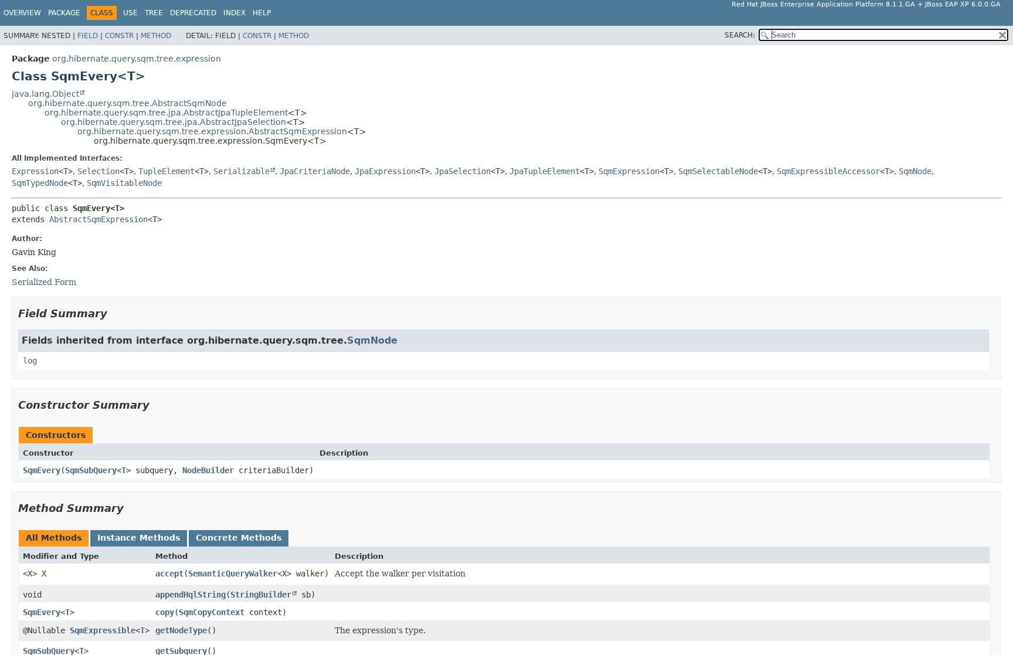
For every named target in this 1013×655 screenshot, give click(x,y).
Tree (154, 13)
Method (156, 36)
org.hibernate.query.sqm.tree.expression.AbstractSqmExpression (212, 131)
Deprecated (193, 13)
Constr (119, 36)
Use (130, 13)
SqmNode (915, 171)
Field (87, 36)
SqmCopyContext (211, 612)
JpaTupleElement (544, 171)
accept (169, 573)
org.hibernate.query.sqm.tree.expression (136, 58)
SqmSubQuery (91, 470)
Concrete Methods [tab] (238, 537)
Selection (98, 171)
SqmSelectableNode (718, 171)
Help (262, 13)
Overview (22, 13)
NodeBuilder (208, 470)
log (30, 360)
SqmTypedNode (40, 183)
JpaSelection (462, 171)
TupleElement (166, 171)
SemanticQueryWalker (232, 573)
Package (64, 13)
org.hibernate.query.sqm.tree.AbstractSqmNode (127, 103)
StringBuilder (260, 594)
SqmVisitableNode (124, 183)
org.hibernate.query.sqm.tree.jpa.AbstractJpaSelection (173, 122)
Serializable (241, 171)
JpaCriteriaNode (315, 171)
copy (164, 612)
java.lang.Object (45, 94)
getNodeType (181, 630)
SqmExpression (629, 171)
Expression (35, 171)
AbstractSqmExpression (98, 219)
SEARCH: (740, 35)
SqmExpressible (102, 630)
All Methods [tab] (53, 537)
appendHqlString (190, 594)
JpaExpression (385, 171)
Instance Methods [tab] (138, 537)
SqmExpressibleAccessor (828, 171)
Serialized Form (44, 282)
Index (234, 13)
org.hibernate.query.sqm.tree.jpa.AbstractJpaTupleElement (166, 112)
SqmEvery (41, 470)
